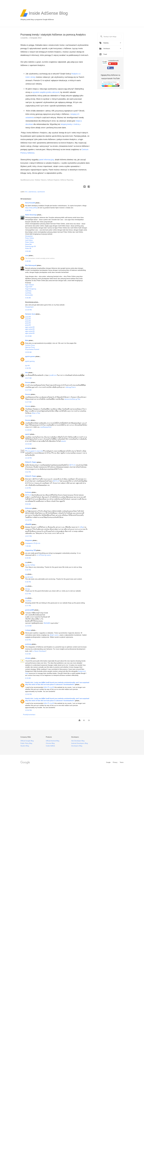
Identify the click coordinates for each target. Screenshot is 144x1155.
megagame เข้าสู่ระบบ (32, 543)
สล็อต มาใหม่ (36, 413)
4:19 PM (28, 488)
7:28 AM (28, 546)
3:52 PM (28, 472)
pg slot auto (29, 577)
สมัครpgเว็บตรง (71, 387)
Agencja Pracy (30, 347)
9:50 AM (28, 504)
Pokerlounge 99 (30, 246)
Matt (27, 340)
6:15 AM (28, 678)
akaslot (63, 441)
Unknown (28, 508)
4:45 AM (28, 298)
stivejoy (28, 658)
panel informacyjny (46, 160)
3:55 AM (28, 251)
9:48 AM (28, 261)
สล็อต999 (28, 524)
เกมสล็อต (28, 601)
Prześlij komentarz (29, 714)
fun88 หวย (53, 375)
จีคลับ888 (47, 623)
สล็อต (82, 527)
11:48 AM (28, 430)
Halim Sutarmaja (31, 215)
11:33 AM (28, 626)
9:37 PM (28, 594)
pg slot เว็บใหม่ (30, 565)
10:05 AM (28, 352)
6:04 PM (28, 640)
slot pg (27, 589)
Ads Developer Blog (77, 741)
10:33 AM (28, 444)
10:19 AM (28, 336)
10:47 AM (28, 378)
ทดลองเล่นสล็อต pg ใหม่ (72, 399)
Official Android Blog (52, 741)
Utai (26, 372)
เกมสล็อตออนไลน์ (45, 427)
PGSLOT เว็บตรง (31, 462)
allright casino (54, 635)
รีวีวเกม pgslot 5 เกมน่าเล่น (34, 451)
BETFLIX (72, 465)
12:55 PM (28, 694)
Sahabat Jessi (30, 314)
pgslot (27, 434)
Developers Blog (76, 746)
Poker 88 (28, 248)
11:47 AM (28, 390)
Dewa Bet (28, 244)
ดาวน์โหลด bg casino (44, 555)
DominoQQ (29, 295)
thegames (29, 540)
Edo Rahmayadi (31, 265)
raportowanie (41, 191)
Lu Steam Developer (39, 651)
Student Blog (24, 746)
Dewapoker (29, 236)
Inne (26, 191)
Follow (111, 68)
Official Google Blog (27, 741)
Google (108, 762)
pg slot (27, 365)
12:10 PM (28, 520)
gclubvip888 (29, 610)
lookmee (28, 492)
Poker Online (29, 238)
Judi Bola (28, 291)
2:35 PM (28, 368)
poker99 (28, 317)
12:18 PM (28, 458)
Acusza (28, 382)
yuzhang (28, 644)
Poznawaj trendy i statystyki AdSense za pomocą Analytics (53, 34)
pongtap (28, 448)
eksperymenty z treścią (70, 124)
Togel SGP (28, 287)
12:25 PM (28, 310)
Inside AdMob (50, 746)
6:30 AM (28, 558)
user (27, 255)
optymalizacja (32, 191)
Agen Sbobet (29, 285)
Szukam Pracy (30, 345)
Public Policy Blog (26, 743)
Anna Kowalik (30, 203)
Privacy (115, 762)
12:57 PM (28, 536)
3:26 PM (28, 210)
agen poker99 (29, 327)
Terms (122, 762)
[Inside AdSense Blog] (48, 16)
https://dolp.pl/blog (31, 207)
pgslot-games (30, 356)
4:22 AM (28, 654)
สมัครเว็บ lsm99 (49, 687)
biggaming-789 (30, 550)
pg (26, 562)
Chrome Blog (50, 743)
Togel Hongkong (30, 289)
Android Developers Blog (79, 743)
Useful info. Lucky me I (33, 682)
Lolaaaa (28, 630)
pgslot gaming (30, 361)
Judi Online (29, 240)
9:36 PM (28, 570)
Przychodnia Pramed (32, 349)
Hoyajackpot (29, 307)
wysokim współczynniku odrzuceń (45, 92)
